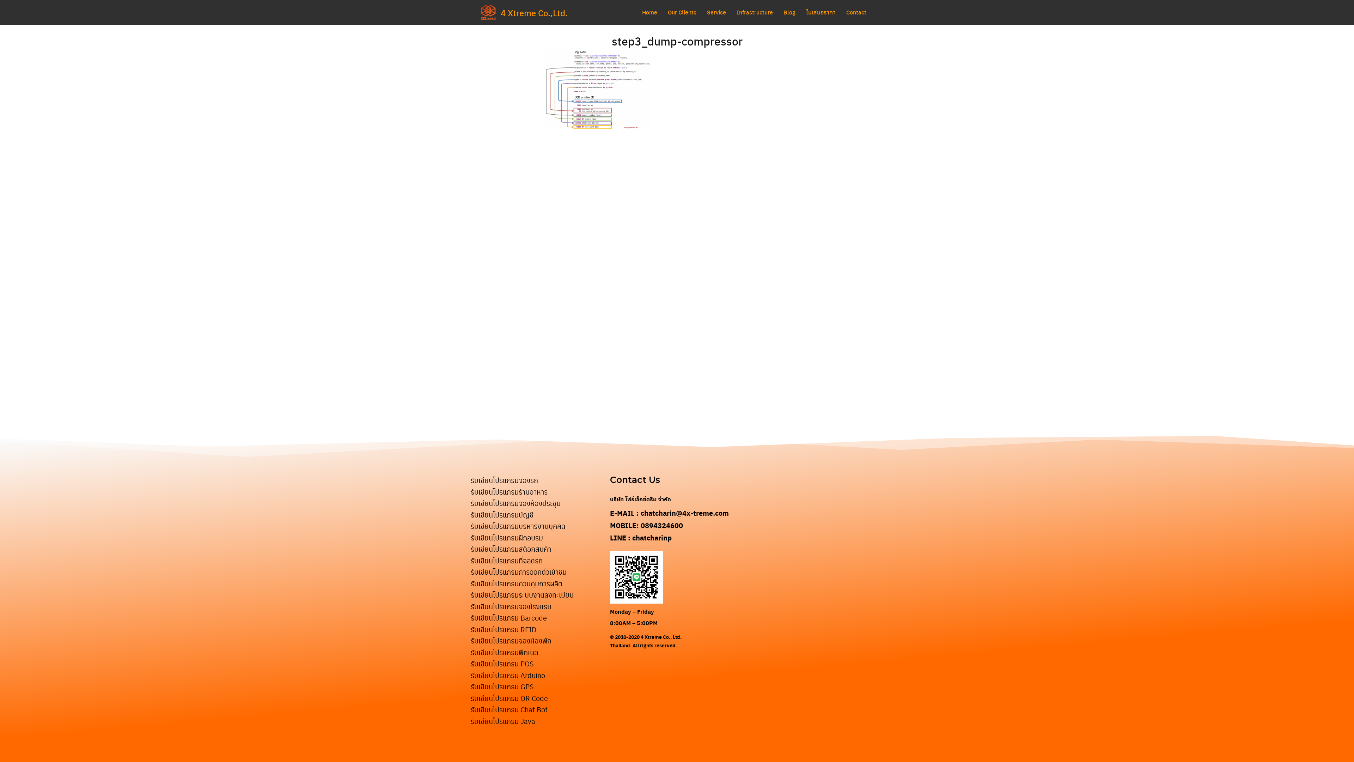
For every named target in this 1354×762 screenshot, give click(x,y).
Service (716, 12)
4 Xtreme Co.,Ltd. (534, 13)
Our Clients (682, 12)
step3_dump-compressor (677, 41)
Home (649, 12)
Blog (789, 12)
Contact (856, 12)
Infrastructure (755, 12)
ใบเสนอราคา (821, 12)
